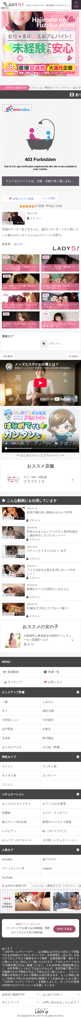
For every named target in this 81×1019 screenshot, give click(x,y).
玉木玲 (6, 738)
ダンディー (49, 775)
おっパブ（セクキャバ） (17, 840)
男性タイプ (9, 756)
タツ (5, 710)
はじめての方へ (52, 994)
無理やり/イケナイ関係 (56, 821)
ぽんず (18, 244)
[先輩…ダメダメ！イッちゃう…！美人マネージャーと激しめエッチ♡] (32, 901)
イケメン (7, 766)
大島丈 (46, 729)
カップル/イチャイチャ (16, 803)
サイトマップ (10, 1002)
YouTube (7, 877)
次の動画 (72, 356)
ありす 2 (7, 948)
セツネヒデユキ (12, 747)
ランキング (15, 682)
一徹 (5, 701)
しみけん (48, 701)
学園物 (6, 812)
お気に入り (55, 682)
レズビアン (9, 831)
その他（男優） (52, 747)
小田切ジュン (10, 719)
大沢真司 (48, 719)
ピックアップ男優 (13, 692)
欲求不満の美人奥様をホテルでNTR (49, 512)
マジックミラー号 (13, 868)
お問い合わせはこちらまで (59, 1002)
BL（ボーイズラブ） (55, 831)
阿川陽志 (48, 738)
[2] (23, 206)
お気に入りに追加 (23, 198)
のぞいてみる (64, 928)
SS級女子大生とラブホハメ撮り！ (48, 608)
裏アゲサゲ (49, 859)
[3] (26, 206)
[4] (29, 206)
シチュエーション (13, 794)
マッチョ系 (49, 766)
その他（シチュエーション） (60, 840)
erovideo (7, 859)
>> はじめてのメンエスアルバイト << (40, 455)
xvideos (47, 868)
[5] (32, 206)
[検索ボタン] (76, 4)
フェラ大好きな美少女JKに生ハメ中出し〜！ (51, 571)
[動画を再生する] (13, 218)
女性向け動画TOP (13, 994)
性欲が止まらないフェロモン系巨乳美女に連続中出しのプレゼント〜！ (52, 533)
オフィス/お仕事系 (54, 803)
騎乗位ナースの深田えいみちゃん (48, 589)
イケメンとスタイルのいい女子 (46, 550)
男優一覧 (53, 671)
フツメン (7, 784)
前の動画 (8, 356)
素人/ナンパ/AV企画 (14, 821)
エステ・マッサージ (55, 812)
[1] (20, 206)
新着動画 (13, 671)
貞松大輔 (48, 710)
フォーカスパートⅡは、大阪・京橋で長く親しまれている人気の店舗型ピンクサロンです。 (41, 181)
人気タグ (7, 849)
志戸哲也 (7, 729)
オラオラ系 (9, 775)
